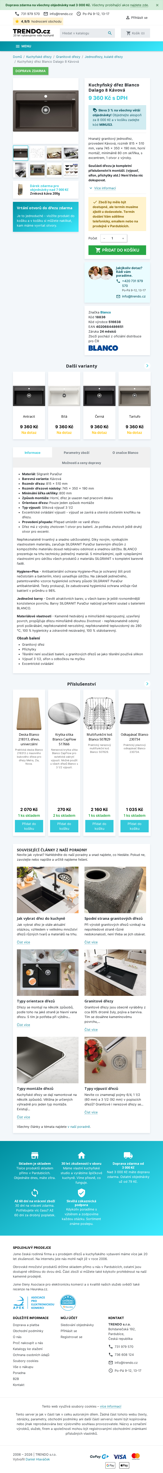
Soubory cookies (25, 1361)
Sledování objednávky (77, 1325)
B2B (16, 1379)
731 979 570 (27, 13)
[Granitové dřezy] (115, 972)
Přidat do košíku (117, 250)
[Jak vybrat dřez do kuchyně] (48, 890)
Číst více (23, 942)
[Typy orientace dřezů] (48, 972)
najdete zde (139, 5)
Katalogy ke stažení (28, 1349)
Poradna (19, 1373)
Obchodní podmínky (28, 1331)
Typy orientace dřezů (36, 1001)
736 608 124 (124, 1355)
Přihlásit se (69, 1331)
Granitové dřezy (98, 1001)
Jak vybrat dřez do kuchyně (41, 918)
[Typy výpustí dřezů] (115, 1060)
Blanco (105, 312)
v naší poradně (79, 1127)
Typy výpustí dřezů (101, 1088)
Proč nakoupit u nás (28, 1343)
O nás (17, 1337)
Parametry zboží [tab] (76, 453)
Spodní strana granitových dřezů (113, 918)
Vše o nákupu (23, 1367)
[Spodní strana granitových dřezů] (115, 890)
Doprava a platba (26, 1325)
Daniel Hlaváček (38, 1459)
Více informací (105, 188)
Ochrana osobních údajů (31, 1355)
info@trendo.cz (58, 13)
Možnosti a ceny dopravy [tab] (81, 463)
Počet (92, 238)
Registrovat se (71, 1337)
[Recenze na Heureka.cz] (68, 1305)
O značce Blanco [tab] (125, 453)
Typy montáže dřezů (35, 1088)
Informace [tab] (33, 453)
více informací (110, 1406)
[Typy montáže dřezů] (48, 1060)
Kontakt (18, 1385)
